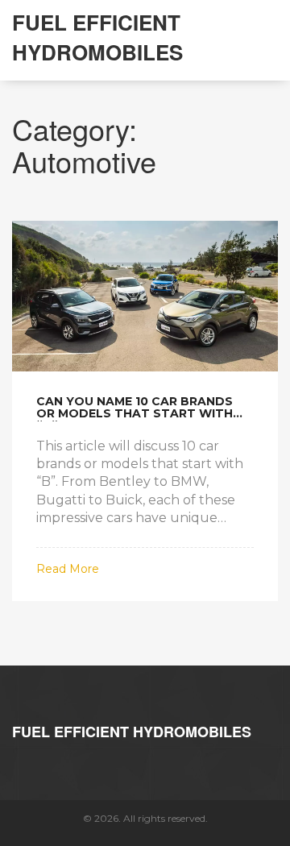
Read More (67, 569)
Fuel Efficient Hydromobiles (97, 37)
